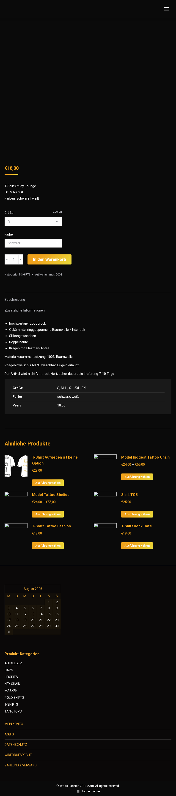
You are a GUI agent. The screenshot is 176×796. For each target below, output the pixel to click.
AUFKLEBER (13, 663)
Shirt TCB (129, 495)
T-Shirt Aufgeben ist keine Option (55, 460)
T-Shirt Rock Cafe (136, 526)
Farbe (9, 234)
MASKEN (11, 691)
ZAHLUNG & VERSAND (21, 765)
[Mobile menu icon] (166, 9)
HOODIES (11, 677)
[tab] (88, 297)
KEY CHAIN (12, 684)
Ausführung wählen (47, 482)
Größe (9, 212)
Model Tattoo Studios (50, 495)
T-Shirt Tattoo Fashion (51, 526)
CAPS (9, 670)
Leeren (57, 211)
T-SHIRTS (25, 274)
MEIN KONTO (14, 724)
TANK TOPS (13, 711)
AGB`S (9, 734)
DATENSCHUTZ (16, 744)
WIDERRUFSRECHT (18, 755)
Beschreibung (15, 300)
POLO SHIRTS (14, 697)
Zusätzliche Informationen (25, 310)
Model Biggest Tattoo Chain (145, 457)
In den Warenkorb (49, 259)
